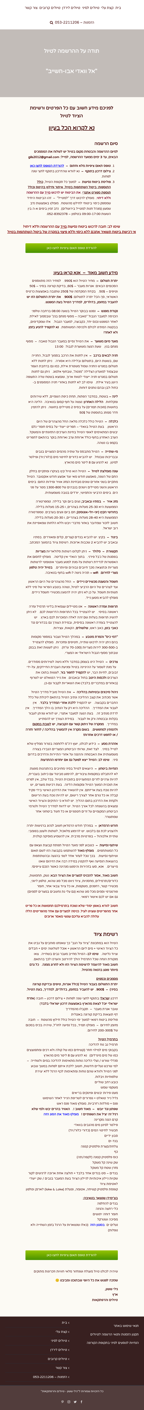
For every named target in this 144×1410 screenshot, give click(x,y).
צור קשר (61, 1368)
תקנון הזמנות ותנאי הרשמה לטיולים (114, 1334)
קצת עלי (61, 1332)
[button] (51, 22)
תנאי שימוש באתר (126, 1326)
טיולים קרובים (57, 1359)
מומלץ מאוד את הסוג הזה (61, 1114)
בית (64, 1323)
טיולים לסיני (59, 1341)
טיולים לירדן (58, 1350)
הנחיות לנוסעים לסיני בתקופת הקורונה (113, 1343)
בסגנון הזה (97, 1225)
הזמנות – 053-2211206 (50, 1377)
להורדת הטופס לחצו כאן (47, 166)
